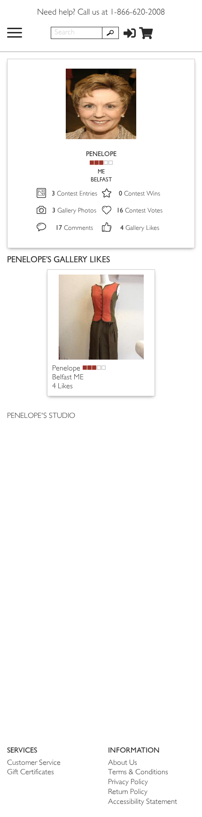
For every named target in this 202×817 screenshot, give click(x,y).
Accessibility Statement (142, 802)
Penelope (66, 368)
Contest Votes (140, 211)
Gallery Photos (74, 211)
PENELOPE (101, 154)
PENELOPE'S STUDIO (41, 416)
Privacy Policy (128, 782)
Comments (74, 228)
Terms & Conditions (138, 772)
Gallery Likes (139, 228)
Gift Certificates (30, 772)
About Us (122, 763)
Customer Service (34, 763)
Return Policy (128, 792)
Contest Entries (74, 194)
